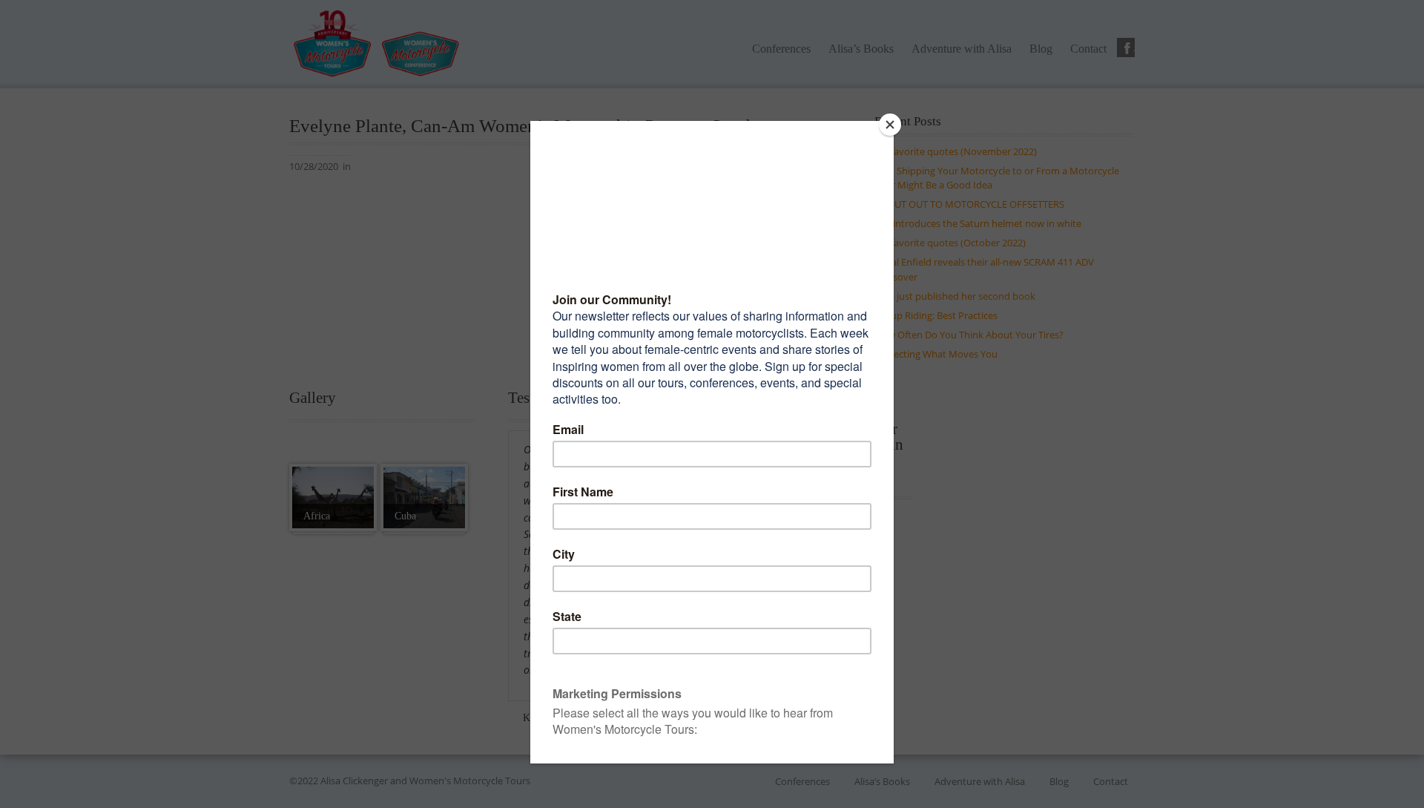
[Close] (890, 125)
